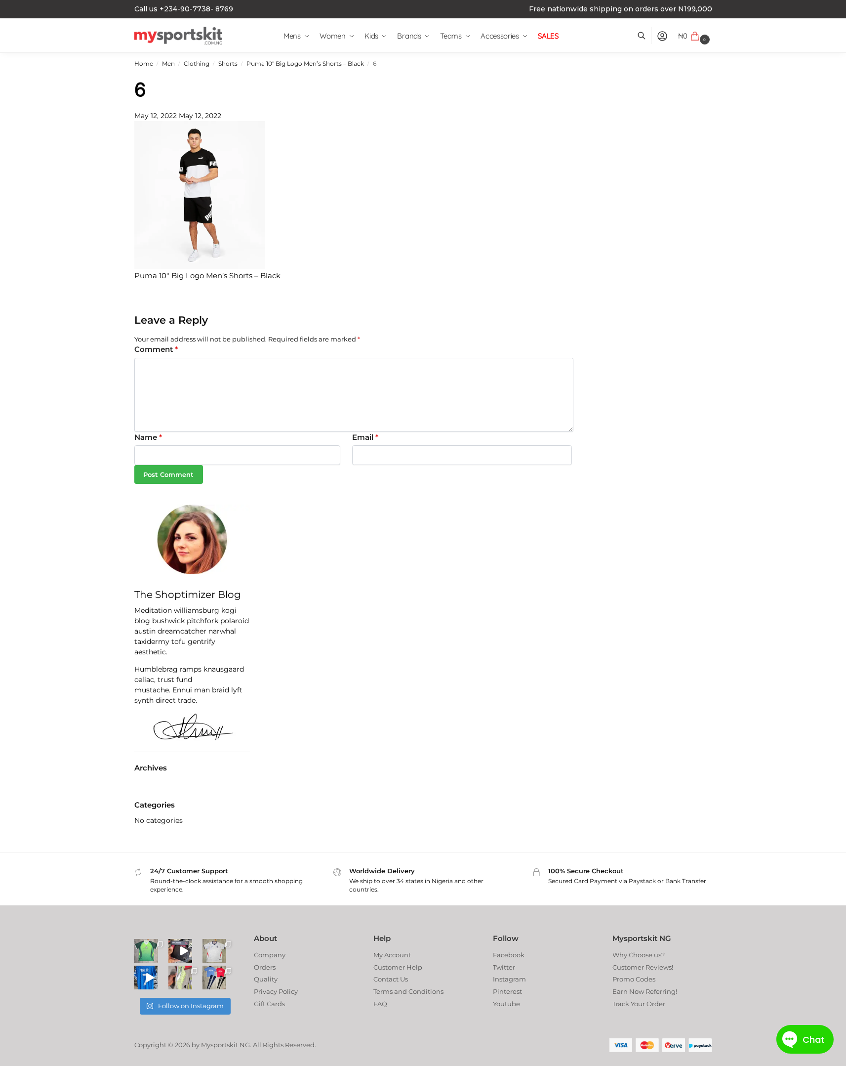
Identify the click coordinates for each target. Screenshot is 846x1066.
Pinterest (507, 991)
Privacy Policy (276, 991)
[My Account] (662, 35)
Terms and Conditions (408, 991)
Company (269, 955)
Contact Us (390, 979)
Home (143, 63)
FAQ (380, 1004)
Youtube (506, 1004)
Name (148, 437)
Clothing (196, 63)
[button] (695, 36)
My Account (392, 955)
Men (168, 63)
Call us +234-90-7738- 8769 (183, 8)
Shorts (228, 63)
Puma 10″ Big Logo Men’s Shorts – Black (305, 63)
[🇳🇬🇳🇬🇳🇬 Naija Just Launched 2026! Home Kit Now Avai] (146, 951)
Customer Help (397, 967)
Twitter (504, 967)
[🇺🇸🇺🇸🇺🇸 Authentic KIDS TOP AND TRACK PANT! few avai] (214, 977)
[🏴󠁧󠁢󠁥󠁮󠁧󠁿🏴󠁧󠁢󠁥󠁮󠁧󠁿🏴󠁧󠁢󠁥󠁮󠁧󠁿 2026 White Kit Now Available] (214, 951)
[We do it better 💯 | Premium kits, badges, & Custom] (146, 977)
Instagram (509, 979)
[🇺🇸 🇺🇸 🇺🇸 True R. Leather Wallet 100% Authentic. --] (180, 951)
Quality (266, 979)
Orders (265, 967)
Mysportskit (219, 1045)
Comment (156, 349)
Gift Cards (269, 1004)
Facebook (508, 955)
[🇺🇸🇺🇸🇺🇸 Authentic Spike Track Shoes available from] (180, 977)
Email (365, 437)
